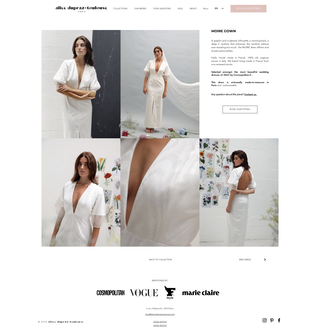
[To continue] (265, 259)
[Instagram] (264, 320)
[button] (120, 8)
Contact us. (250, 94)
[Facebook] (279, 320)
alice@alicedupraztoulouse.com (160, 314)
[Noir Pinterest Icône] (272, 320)
